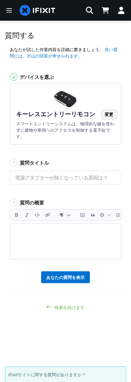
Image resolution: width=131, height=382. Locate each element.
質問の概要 (28, 202)
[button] (89, 10)
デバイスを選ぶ (36, 77)
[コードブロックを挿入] (82, 215)
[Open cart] (105, 10)
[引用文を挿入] (93, 215)
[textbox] (65, 241)
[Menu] (9, 10)
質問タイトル (31, 162)
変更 (109, 114)
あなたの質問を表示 (65, 277)
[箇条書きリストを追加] (118, 215)
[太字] (16, 215)
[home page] (37, 10)
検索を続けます (68, 307)
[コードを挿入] (37, 215)
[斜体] (27, 215)
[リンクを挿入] (47, 215)
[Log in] (121, 10)
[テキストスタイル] (65, 215)
